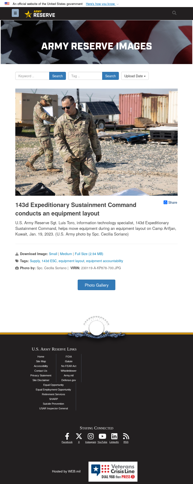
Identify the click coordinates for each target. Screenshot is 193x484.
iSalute (68, 361)
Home (40, 356)
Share (172, 202)
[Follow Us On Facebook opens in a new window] (67, 437)
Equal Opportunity (53, 384)
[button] (103, 3)
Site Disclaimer (40, 380)
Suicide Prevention (53, 403)
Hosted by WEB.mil (66, 471)
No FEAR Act (68, 366)
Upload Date (134, 75)
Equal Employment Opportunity (53, 389)
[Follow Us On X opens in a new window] (79, 437)
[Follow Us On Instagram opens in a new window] (90, 437)
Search (57, 75)
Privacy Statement (40, 375)
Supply (35, 260)
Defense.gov (68, 380)
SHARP (53, 399)
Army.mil (68, 375)
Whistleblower (68, 370)
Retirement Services (53, 394)
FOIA (69, 356)
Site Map (41, 361)
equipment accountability (104, 260)
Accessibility (41, 366)
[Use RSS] (126, 437)
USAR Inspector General (53, 408)
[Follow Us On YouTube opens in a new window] (102, 437)
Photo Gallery (97, 285)
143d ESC (49, 260)
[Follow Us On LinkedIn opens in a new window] (114, 437)
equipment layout (71, 260)
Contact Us (40, 370)
